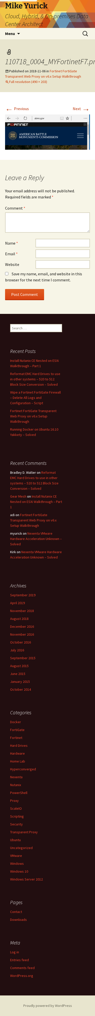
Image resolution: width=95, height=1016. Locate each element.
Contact (16, 911)
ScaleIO (16, 808)
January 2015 (20, 681)
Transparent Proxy (24, 832)
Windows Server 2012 (26, 879)
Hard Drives (19, 745)
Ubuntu (15, 840)
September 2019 (22, 595)
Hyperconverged (23, 769)
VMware (16, 855)
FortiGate (17, 729)
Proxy (14, 800)
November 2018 (22, 610)
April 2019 (17, 603)
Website (12, 264)
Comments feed (22, 968)
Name (11, 243)
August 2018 (19, 618)
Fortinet (16, 737)
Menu (10, 33)
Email (11, 253)
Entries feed (19, 960)
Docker (15, 722)
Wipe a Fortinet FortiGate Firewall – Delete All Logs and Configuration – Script (35, 397)
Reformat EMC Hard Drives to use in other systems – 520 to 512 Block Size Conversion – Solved (35, 379)
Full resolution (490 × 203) (28, 81)
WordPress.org (21, 975)
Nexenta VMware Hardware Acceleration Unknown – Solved (36, 538)
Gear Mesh (18, 496)
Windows (17, 863)
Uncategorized (21, 847)
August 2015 (19, 666)
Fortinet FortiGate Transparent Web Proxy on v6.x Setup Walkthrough (33, 416)
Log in (14, 952)
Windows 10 (19, 871)
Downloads (18, 919)
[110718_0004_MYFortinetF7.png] (47, 131)
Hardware (17, 753)
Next (81, 108)
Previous (17, 108)
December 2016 (22, 626)
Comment (15, 208)
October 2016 (20, 642)
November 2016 (22, 634)
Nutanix (15, 785)
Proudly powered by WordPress (47, 1005)
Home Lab (17, 761)
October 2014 (20, 689)
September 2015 (22, 658)
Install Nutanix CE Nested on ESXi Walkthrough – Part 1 (36, 501)
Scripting (17, 816)
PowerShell (18, 792)
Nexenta (16, 777)
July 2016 (17, 650)
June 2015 (17, 673)
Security (16, 824)
